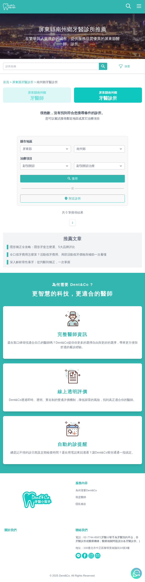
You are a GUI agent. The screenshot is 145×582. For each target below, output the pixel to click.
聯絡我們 (82, 530)
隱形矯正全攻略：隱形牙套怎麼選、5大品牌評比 (42, 247)
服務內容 (82, 483)
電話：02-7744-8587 (88, 537)
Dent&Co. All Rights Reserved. (77, 575)
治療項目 (26, 158)
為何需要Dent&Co (86, 490)
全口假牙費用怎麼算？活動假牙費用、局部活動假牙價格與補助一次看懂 (58, 254)
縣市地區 (26, 141)
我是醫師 (81, 497)
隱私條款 (81, 503)
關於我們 (11, 530)
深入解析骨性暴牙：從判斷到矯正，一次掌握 (40, 262)
